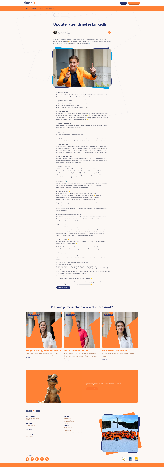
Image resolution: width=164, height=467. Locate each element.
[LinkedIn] (37, 459)
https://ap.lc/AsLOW (82, 187)
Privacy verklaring (129, 465)
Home (27, 8)
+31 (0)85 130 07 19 (30, 425)
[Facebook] (32, 459)
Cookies (136, 465)
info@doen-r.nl (29, 436)
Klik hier (27, 431)
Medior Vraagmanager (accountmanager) (73, 432)
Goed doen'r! (67, 423)
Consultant (66, 429)
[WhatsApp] (47, 459)
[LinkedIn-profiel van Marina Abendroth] (109, 32)
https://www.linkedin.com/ (84, 284)
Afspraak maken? (134, 3)
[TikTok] (27, 459)
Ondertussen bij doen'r (69, 421)
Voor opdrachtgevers (68, 420)
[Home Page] (29, 3)
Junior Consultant (68, 427)
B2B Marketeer (67, 430)
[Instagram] (42, 459)
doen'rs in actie (67, 418)
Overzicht (34, 8)
